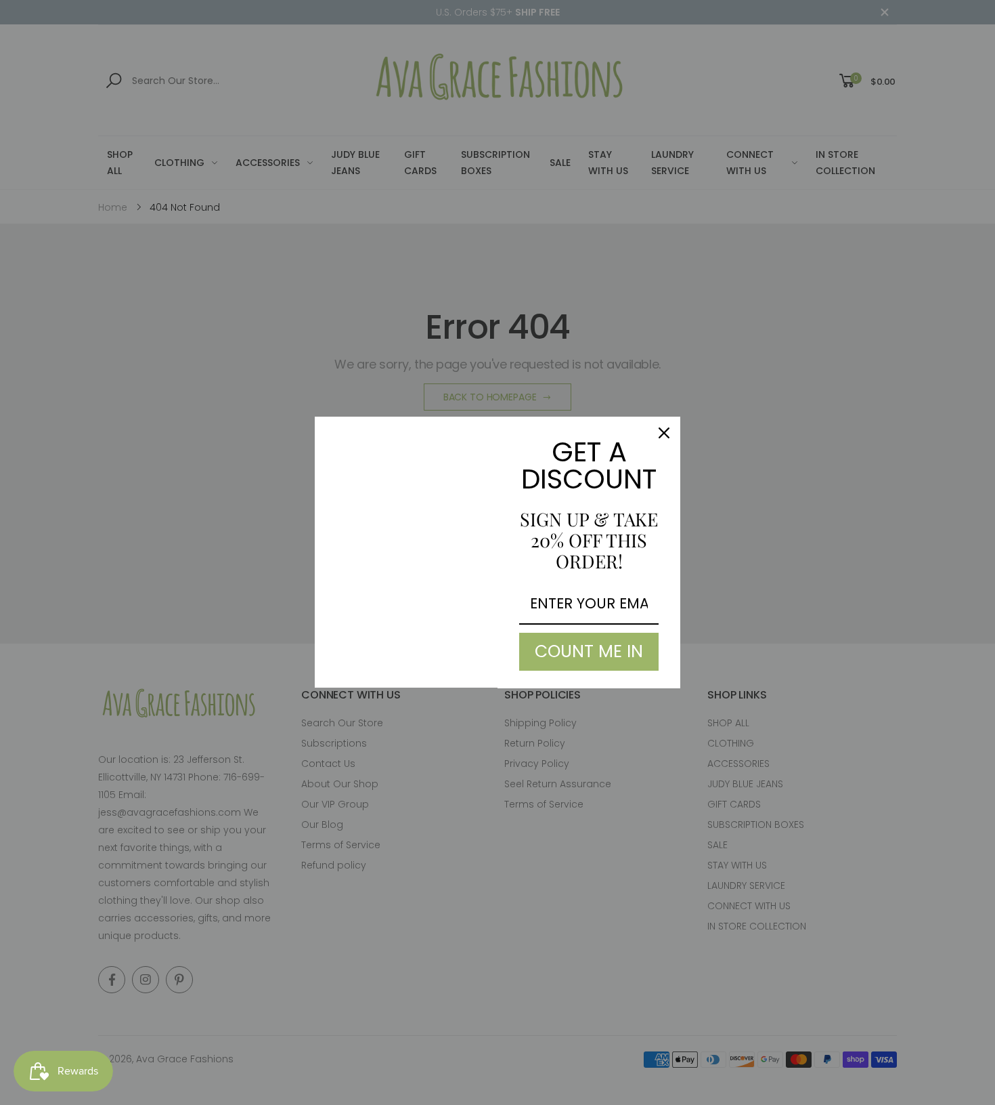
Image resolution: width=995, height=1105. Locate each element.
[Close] (664, 433)
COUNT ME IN (589, 651)
